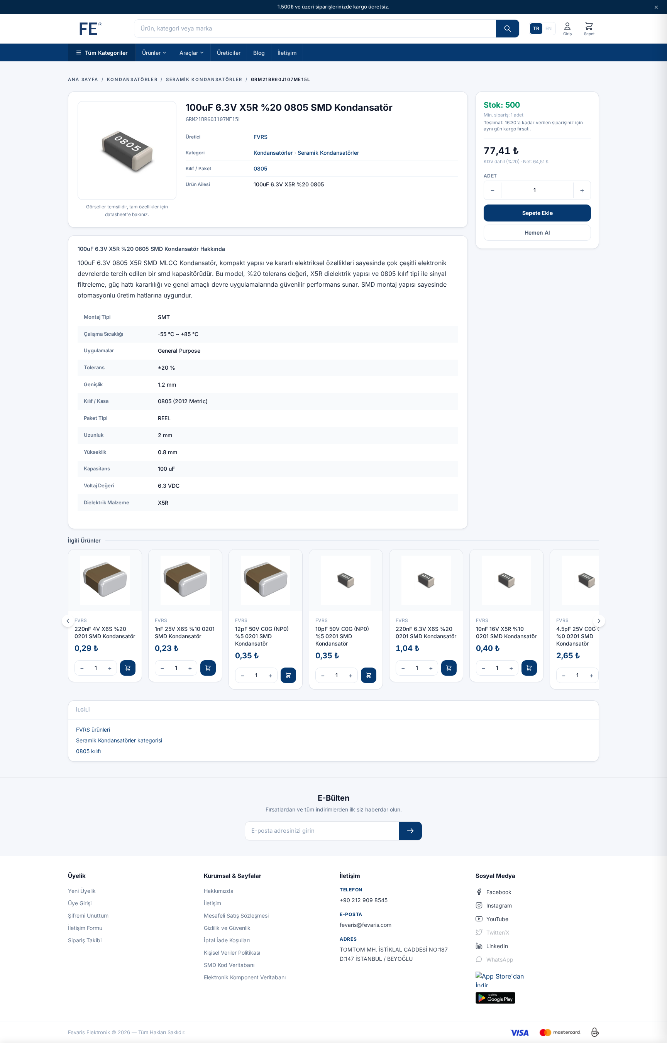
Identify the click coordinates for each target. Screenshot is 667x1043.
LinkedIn (497, 946)
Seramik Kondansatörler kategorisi (119, 740)
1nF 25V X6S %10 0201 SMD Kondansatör (185, 632)
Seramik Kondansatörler (328, 152)
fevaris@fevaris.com (365, 924)
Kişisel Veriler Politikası (232, 952)
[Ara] (507, 28)
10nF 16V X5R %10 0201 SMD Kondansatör (506, 632)
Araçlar (188, 52)
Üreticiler (228, 52)
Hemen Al (537, 232)
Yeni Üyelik (82, 890)
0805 (260, 168)
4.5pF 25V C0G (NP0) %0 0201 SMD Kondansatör (584, 636)
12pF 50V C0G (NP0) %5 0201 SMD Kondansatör (262, 636)
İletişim (287, 52)
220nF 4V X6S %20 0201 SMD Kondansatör (104, 632)
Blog (259, 52)
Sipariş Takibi (85, 940)
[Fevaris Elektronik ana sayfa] (90, 28)
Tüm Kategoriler (106, 52)
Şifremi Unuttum (88, 915)
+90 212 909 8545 (364, 900)
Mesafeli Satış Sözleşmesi (236, 915)
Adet (490, 176)
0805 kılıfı (88, 751)
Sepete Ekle (537, 213)
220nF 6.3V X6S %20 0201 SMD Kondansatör (426, 632)
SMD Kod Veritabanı (229, 965)
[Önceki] (68, 621)
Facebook (498, 892)
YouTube (497, 919)
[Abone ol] (410, 831)
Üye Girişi (79, 903)
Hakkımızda (219, 890)
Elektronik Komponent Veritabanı (245, 977)
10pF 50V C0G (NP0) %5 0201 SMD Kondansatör (342, 636)
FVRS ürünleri (93, 729)
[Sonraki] (599, 621)
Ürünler (151, 52)
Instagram (499, 905)
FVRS (260, 137)
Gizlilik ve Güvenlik (227, 928)
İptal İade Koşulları (227, 940)
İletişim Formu (85, 928)
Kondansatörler (273, 152)
